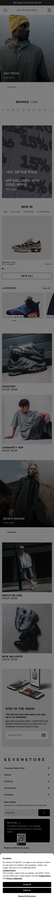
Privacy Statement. (14, 878)
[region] (27, 877)
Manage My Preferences (27, 896)
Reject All (26, 890)
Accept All (27, 884)
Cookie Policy (45, 876)
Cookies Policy (9, 870)
